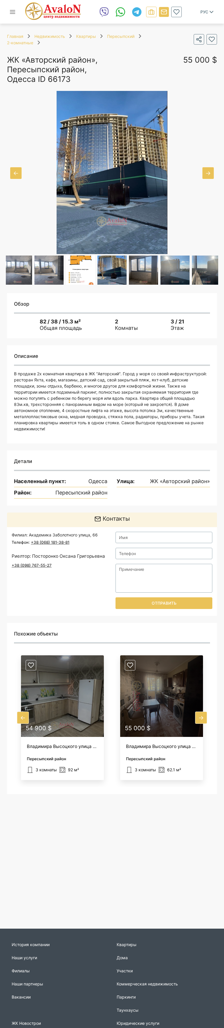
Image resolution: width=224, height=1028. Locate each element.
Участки (125, 970)
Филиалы (21, 970)
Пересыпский (120, 36)
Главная (15, 36)
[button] (62, 717)
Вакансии (21, 996)
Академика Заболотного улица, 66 (63, 534)
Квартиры (86, 36)
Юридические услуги (138, 1023)
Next (208, 173)
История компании (31, 944)
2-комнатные (20, 42)
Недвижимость (49, 36)
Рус (204, 12)
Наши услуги (24, 957)
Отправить (164, 603)
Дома (122, 957)
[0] (176, 12)
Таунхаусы (128, 1010)
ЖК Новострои (26, 1023)
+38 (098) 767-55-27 (32, 565)
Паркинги (126, 996)
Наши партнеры (27, 983)
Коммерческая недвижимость (147, 983)
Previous (16, 173)
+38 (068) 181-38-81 (50, 542)
